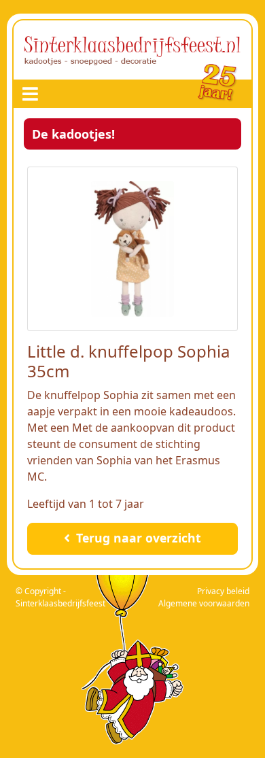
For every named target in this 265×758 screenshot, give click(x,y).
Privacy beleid (223, 591)
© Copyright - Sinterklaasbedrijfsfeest (60, 597)
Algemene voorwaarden (203, 603)
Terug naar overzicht (137, 538)
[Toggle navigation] (30, 94)
